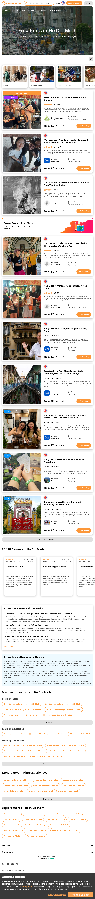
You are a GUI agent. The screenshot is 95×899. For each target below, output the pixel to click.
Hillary (53, 481)
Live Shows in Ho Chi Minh (73, 786)
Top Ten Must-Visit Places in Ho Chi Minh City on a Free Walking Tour (65, 244)
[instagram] (3, 864)
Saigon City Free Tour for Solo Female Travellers (64, 460)
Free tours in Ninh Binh (59, 825)
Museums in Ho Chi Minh (73, 780)
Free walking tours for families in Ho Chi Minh (23, 715)
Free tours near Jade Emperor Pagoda (46, 756)
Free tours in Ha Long (33, 819)
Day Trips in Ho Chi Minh (68, 791)
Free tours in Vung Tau (38, 830)
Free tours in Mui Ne (12, 825)
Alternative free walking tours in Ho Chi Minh (22, 709)
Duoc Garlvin (55, 204)
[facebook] (7, 864)
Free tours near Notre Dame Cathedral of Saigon (24, 751)
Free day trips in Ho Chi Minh (16, 734)
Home (7, 10)
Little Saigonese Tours (57, 119)
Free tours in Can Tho (56, 819)
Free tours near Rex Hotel (14, 756)
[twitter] (17, 864)
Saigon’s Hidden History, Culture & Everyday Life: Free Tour (62, 503)
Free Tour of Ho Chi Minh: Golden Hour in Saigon (65, 98)
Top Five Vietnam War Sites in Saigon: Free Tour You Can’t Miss (66, 184)
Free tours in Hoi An (33, 814)
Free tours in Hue (53, 814)
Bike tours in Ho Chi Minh (80, 734)
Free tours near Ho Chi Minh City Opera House (23, 745)
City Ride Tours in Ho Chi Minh (45, 786)
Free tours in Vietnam (25, 10)
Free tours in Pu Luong (36, 836)
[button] (15, 76)
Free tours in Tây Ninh (13, 836)
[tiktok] (21, 864)
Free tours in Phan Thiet (14, 830)
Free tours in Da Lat (78, 819)
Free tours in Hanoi (12, 814)
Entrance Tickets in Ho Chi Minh (17, 780)
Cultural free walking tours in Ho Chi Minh (63, 709)
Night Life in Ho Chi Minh (14, 791)
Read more (8, 646)
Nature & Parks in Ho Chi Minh (41, 791)
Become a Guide (74, 3)
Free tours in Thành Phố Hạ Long (65, 830)
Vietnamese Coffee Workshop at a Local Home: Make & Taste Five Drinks (65, 416)
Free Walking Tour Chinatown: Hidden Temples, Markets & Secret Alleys (64, 372)
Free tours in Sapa (11, 819)
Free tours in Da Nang (74, 814)
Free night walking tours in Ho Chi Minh (48, 734)
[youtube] (12, 864)
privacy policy (25, 886)
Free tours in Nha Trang (35, 825)
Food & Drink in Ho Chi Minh (46, 780)
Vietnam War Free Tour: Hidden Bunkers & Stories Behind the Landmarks (66, 141)
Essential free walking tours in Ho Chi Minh (21, 704)
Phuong (53, 523)
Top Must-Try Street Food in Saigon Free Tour (65, 287)
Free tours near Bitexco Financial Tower (67, 751)
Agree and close (81, 894)
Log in (88, 3)
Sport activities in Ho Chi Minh (59, 715)
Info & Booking (84, 126)
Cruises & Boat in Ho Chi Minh (16, 786)
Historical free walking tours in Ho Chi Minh (62, 704)
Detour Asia (55, 161)
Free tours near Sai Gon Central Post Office (65, 745)
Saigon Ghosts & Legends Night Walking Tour (65, 329)
